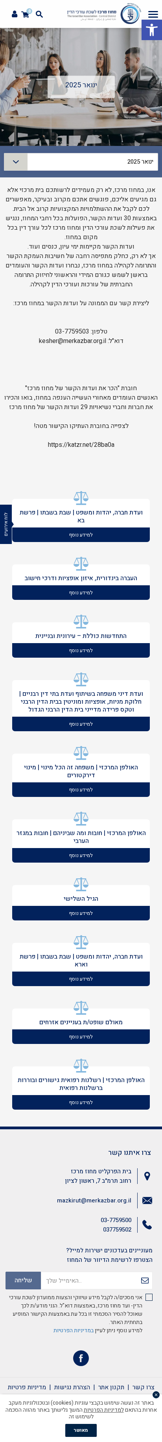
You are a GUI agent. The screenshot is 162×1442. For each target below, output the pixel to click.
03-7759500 (116, 1220)
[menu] (153, 14)
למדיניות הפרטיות (104, 1410)
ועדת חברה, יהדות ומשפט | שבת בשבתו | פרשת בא (81, 516)
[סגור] (156, 1394)
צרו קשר (144, 1387)
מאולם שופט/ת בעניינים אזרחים (81, 1022)
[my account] (14, 14)
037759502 (117, 1229)
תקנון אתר (111, 1387)
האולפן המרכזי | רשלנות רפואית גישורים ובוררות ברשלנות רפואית (81, 1084)
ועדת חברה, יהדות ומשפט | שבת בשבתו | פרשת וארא (81, 960)
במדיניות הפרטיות (73, 1330)
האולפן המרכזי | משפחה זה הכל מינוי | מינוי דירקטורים (81, 771)
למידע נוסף (81, 534)
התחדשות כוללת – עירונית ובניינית (81, 636)
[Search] (39, 14)
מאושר (81, 1430)
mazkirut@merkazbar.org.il (94, 1200)
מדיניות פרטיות (27, 1387)
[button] (152, 30)
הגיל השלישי (81, 899)
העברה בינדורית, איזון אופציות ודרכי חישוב (81, 578)
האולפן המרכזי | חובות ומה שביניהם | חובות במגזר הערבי (81, 837)
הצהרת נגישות (72, 1387)
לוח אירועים (5, 524)
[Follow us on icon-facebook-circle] (81, 1360)
